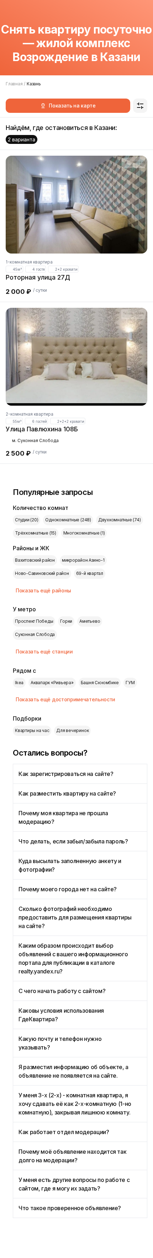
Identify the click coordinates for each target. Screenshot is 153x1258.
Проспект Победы (34, 621)
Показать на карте (72, 105)
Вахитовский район (35, 560)
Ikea (19, 682)
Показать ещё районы (43, 590)
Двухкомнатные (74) (119, 519)
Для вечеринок (72, 730)
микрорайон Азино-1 (83, 560)
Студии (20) (26, 519)
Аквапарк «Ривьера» (52, 682)
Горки (66, 621)
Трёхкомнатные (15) (35, 533)
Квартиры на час (32, 730)
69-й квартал (89, 573)
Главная (14, 83)
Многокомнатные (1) (84, 533)
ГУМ (130, 682)
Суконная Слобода (35, 634)
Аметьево (89, 621)
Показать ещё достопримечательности (65, 699)
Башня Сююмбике (100, 682)
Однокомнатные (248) (68, 519)
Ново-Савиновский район (42, 573)
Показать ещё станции (44, 651)
